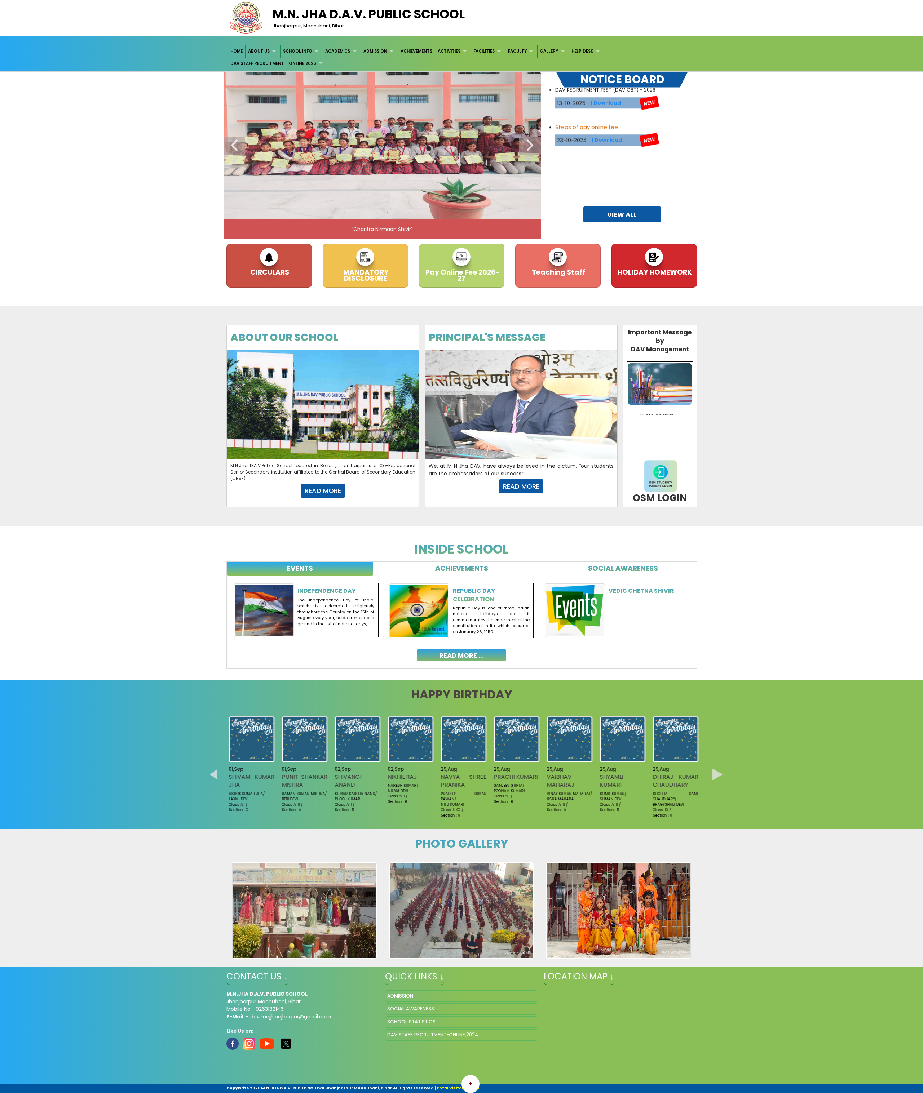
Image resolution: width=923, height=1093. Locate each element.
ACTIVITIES (449, 51)
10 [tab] (430, 212)
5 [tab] (376, 212)
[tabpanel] (461, 617)
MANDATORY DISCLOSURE (365, 275)
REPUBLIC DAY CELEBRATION (474, 595)
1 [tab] (333, 212)
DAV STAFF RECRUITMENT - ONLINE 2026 (273, 63)
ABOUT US (259, 51)
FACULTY (517, 51)
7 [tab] (398, 212)
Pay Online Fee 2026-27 (461, 275)
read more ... (461, 655)
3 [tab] (355, 212)
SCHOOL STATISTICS (411, 1021)
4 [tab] (366, 212)
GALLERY (549, 51)
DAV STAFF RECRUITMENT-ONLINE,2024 (432, 1034)
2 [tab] (344, 212)
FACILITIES (484, 51)
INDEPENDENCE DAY (326, 591)
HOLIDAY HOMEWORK (654, 272)
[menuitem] (237, 51)
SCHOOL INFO (297, 51)
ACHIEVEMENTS (416, 51)
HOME (236, 51)
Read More (323, 490)
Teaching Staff (557, 272)
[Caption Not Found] (304, 910)
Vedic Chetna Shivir (641, 591)
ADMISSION (375, 51)
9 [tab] (420, 212)
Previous (234, 146)
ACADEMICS (337, 51)
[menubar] (461, 57)
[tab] (300, 569)
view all (622, 214)
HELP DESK (582, 51)
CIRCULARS (269, 272)
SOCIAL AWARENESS (410, 1008)
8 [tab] (409, 212)
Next (530, 146)
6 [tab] (387, 212)
